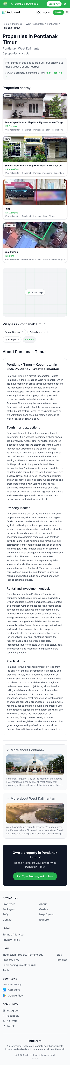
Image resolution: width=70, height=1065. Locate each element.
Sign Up (58, 12)
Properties (9, 904)
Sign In (46, 12)
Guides (43, 909)
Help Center (46, 914)
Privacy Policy (11, 939)
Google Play (54, 4)
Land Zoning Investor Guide (19, 965)
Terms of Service (13, 934)
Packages (8, 909)
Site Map (62, 959)
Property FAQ (11, 959)
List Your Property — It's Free (35, 876)
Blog (59, 954)
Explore (44, 919)
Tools (6, 970)
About (43, 904)
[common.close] (65, 4)
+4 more (29, 339)
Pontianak (52, 23)
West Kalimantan (35, 23)
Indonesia (17, 23)
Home (6, 23)
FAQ (5, 914)
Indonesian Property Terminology (23, 954)
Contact (7, 919)
